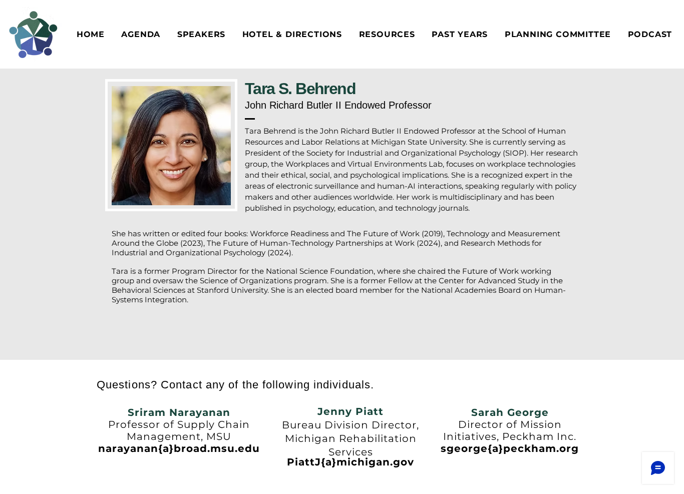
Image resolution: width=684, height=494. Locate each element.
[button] (292, 34)
